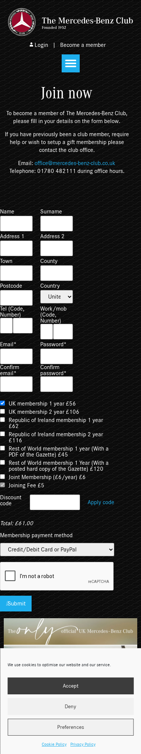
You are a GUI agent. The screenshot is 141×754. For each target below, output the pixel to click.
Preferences (70, 727)
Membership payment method (36, 535)
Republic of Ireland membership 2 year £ (56, 437)
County (49, 261)
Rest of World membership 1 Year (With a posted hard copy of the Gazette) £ (59, 466)
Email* (8, 344)
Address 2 (52, 236)
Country (50, 286)
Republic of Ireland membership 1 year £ (56, 423)
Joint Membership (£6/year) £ (47, 477)
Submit (17, 603)
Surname (51, 212)
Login (41, 45)
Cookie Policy (54, 744)
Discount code (10, 500)
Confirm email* (9, 370)
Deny (70, 706)
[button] (71, 63)
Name (7, 212)
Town (6, 261)
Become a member (83, 45)
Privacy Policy (83, 744)
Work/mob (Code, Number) (53, 315)
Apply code (101, 502)
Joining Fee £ (26, 485)
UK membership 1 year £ (42, 404)
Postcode (11, 286)
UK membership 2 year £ (44, 412)
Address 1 (12, 236)
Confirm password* (53, 370)
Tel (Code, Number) (12, 312)
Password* (53, 344)
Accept (71, 686)
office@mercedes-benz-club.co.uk (75, 163)
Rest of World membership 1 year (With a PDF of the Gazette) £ (59, 452)
